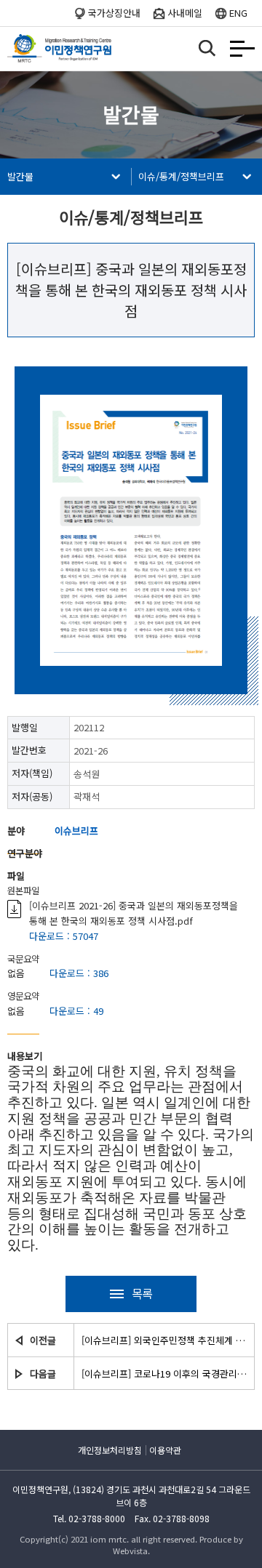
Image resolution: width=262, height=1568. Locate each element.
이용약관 (165, 1450)
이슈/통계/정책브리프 (181, 176)
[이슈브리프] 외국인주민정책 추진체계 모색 (164, 1340)
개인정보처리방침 (110, 1450)
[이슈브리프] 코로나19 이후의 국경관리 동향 (164, 1373)
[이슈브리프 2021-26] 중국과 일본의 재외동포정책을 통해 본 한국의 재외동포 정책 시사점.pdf (133, 913)
